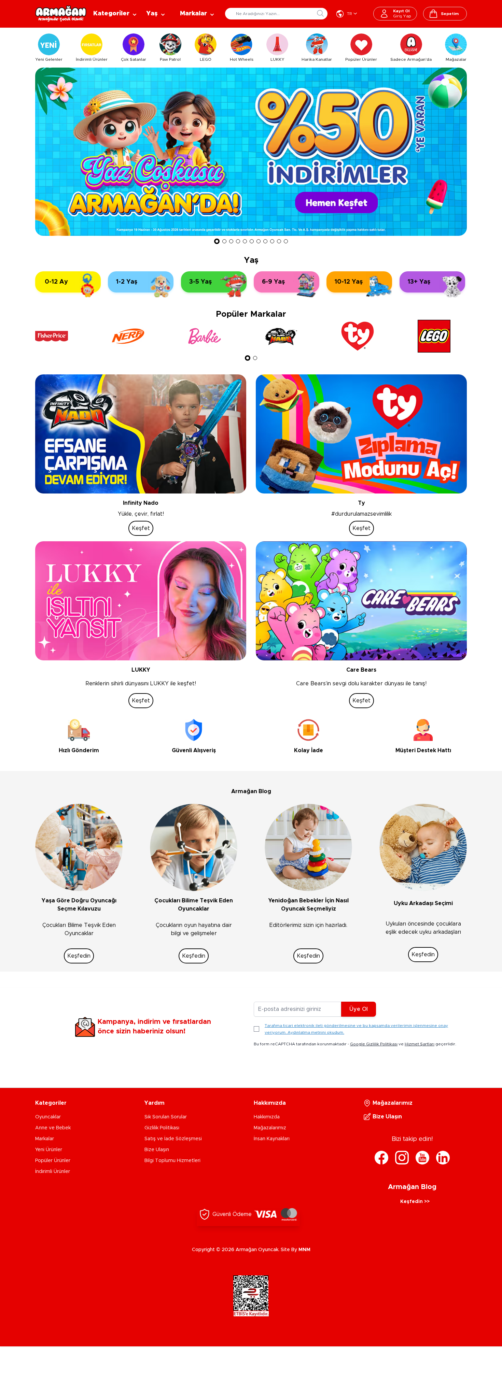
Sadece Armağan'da (411, 59)
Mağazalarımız (270, 1128)
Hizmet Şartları (419, 1044)
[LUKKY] (277, 44)
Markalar (44, 1138)
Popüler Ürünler (361, 59)
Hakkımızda (267, 1117)
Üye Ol (358, 1009)
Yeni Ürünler (48, 1149)
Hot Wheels (241, 59)
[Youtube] (422, 1157)
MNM (304, 1249)
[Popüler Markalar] (59, 336)
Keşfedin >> (415, 1201)
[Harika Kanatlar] (317, 44)
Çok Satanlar (133, 59)
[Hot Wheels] (241, 44)
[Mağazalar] (456, 44)
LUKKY (277, 59)
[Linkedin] (443, 1157)
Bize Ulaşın (156, 1149)
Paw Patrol (170, 59)
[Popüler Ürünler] (361, 44)
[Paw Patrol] (170, 44)
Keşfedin (78, 956)
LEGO (205, 59)
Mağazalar (456, 59)
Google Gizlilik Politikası (374, 1044)
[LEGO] (206, 44)
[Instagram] (402, 1157)
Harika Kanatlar (317, 59)
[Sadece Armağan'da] (411, 44)
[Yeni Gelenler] (49, 44)
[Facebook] (381, 1157)
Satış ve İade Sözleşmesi (173, 1138)
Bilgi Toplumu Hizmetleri (172, 1160)
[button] (217, 241)
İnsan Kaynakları (272, 1138)
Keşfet (141, 528)
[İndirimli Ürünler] (91, 44)
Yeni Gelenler (48, 59)
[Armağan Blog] (79, 847)
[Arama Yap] (320, 13)
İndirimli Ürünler (92, 59)
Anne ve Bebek (53, 1128)
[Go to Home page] (60, 13)
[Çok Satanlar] (133, 44)
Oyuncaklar (48, 1117)
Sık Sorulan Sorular (165, 1117)
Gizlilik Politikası (161, 1128)
